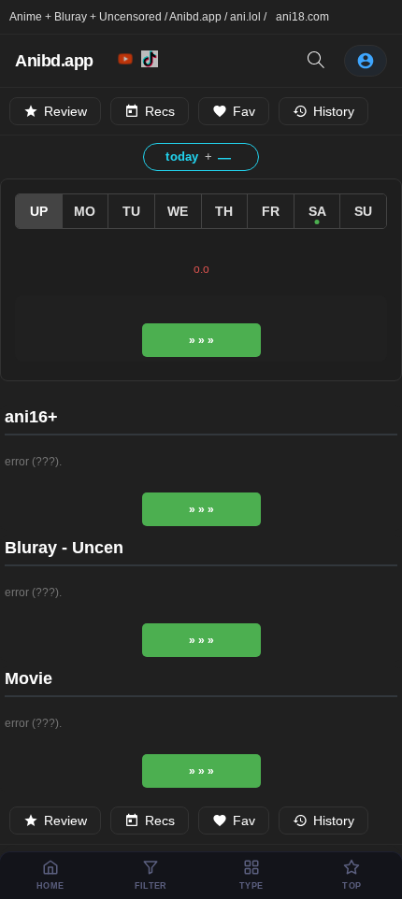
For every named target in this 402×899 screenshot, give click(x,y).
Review (65, 111)
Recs (160, 111)
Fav (244, 111)
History (333, 111)
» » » (201, 340)
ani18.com (302, 16)
